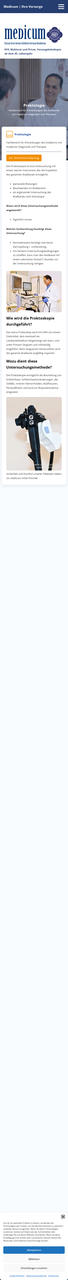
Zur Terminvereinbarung (24, 158)
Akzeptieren (34, 1250)
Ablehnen (34, 1259)
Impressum (53, 1275)
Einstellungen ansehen (34, 1268)
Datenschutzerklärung (36, 1275)
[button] (63, 1216)
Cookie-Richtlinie (17, 1275)
